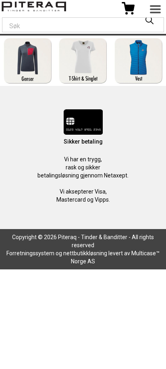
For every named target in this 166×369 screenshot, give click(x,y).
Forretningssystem (30, 253)
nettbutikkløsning (85, 253)
